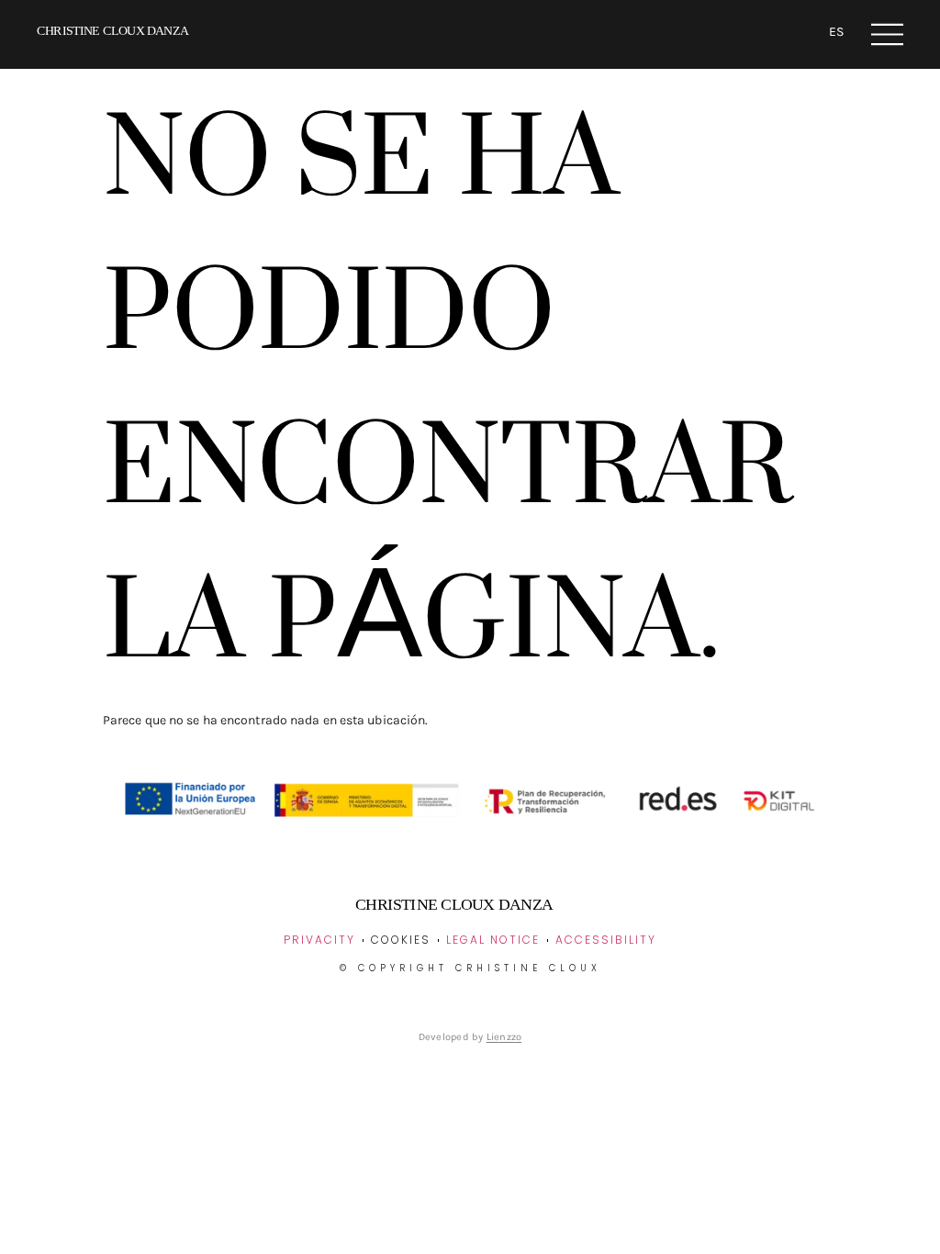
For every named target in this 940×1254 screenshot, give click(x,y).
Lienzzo (504, 1037)
